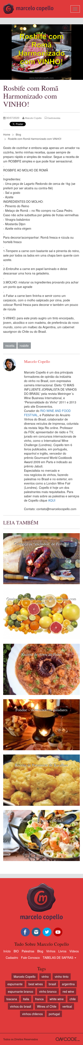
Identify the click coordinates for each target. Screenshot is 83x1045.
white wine (57, 999)
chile (73, 999)
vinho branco (48, 991)
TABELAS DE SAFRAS (58, 957)
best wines (36, 984)
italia (26, 999)
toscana (11, 999)
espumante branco (20, 991)
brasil (52, 984)
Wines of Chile (46, 1006)
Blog (18, 134)
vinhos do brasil (20, 1006)
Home (6, 134)
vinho (45, 976)
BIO (16, 951)
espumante (15, 984)
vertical (67, 1006)
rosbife (24, 345)
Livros (62, 951)
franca (39, 999)
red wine (68, 991)
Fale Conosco (30, 957)
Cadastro (12, 957)
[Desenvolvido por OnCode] (68, 1039)
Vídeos (74, 951)
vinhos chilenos (32, 1014)
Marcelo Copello (25, 976)
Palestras (28, 951)
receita (9, 345)
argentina (68, 984)
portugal (54, 1014)
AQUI (51, 500)
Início (7, 951)
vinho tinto (62, 976)
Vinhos (50, 951)
